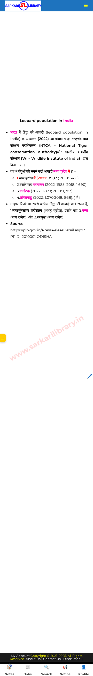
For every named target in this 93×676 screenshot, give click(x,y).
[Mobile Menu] (84, 5)
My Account (20, 656)
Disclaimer (71, 659)
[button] (10, 665)
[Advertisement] (46, 68)
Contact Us (52, 659)
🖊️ (89, 376)
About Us (33, 659)
